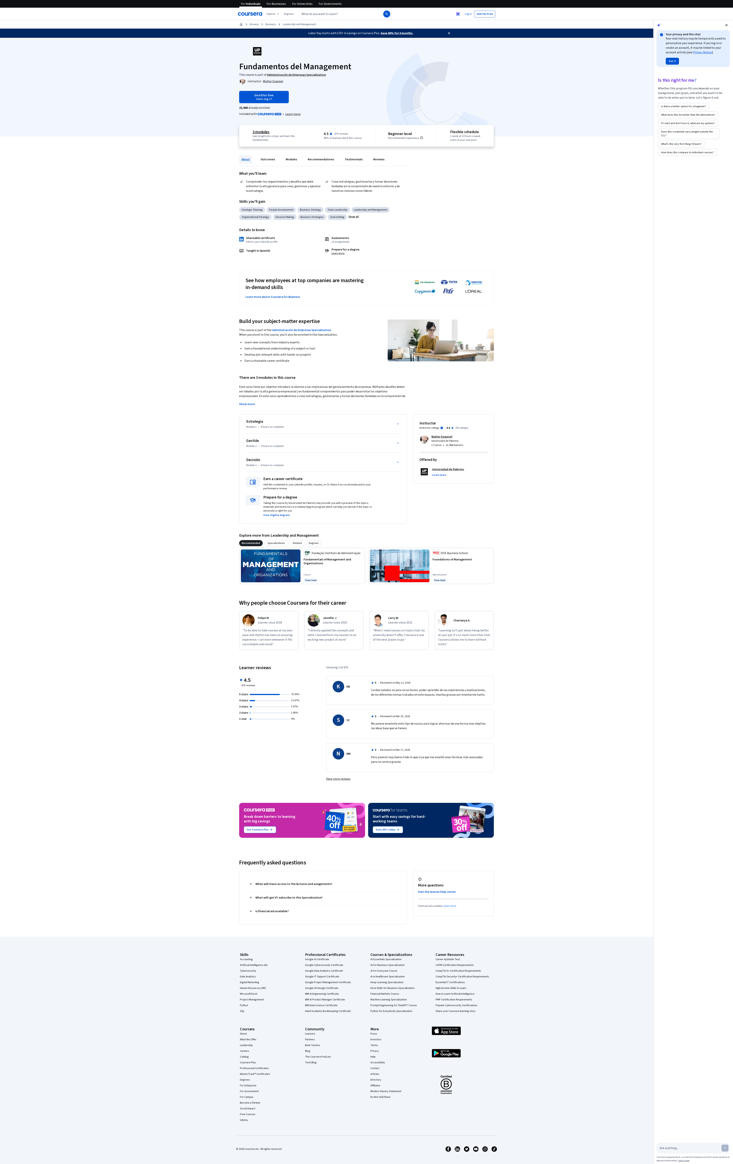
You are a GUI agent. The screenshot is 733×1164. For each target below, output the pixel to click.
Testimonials (354, 159)
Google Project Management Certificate (328, 982)
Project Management (252, 1000)
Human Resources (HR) (253, 988)
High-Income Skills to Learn (451, 988)
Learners (310, 1034)
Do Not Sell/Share (380, 1097)
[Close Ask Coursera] (458, 14)
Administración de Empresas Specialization (301, 330)
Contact (374, 1068)
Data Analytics (248, 977)
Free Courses (247, 1114)
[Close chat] (726, 25)
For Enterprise (248, 1085)
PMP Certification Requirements (454, 1000)
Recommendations (321, 159)
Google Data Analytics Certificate (324, 971)
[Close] (449, 33)
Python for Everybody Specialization (391, 1011)
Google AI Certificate (317, 959)
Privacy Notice (702, 52)
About (245, 159)
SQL (242, 1011)
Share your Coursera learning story (456, 1011)
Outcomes (268, 159)
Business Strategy (310, 210)
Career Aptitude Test (448, 959)
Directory (375, 1080)
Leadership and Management (299, 24)
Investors (375, 1039)
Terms (374, 1045)
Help (373, 1057)
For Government (249, 1091)
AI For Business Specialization (387, 965)
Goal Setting (337, 217)
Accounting (246, 959)
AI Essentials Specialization (385, 959)
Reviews (378, 159)
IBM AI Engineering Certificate (322, 994)
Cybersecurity (248, 971)
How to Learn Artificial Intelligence (455, 994)
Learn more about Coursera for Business (272, 297)
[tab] (251, 543)
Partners (310, 1039)
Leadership (246, 1045)
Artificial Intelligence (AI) (254, 965)
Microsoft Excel (248, 994)
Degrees (245, 1080)
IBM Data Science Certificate (321, 1005)
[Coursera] (250, 14)
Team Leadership (337, 210)
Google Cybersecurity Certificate (324, 965)
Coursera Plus (248, 1062)
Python (244, 1005)
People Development (281, 210)
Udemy (244, 1120)
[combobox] (337, 14)
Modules (291, 159)
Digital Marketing (249, 982)
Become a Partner (250, 1103)
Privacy (374, 1051)
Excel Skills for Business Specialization (392, 988)
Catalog (244, 1057)
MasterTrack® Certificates (255, 1074)
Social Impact (247, 1108)
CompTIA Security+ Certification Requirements (462, 977)
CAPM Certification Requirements (455, 965)
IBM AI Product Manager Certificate (325, 1000)
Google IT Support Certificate (322, 977)
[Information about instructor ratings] (441, 427)
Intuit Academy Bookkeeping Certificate (328, 1011)
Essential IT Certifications (450, 982)
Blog (307, 1051)
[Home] (241, 24)
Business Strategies (312, 217)
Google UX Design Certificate (321, 988)
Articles (374, 1074)
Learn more (292, 114)
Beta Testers (312, 1045)
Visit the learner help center (437, 892)
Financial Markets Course (384, 994)
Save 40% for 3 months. (397, 33)
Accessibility (377, 1062)
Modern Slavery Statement (385, 1091)
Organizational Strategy (255, 217)
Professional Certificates (254, 1068)
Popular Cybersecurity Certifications (456, 1005)
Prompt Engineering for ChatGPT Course (393, 1005)
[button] (288, 14)
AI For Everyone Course (383, 971)
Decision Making (285, 217)
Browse (254, 24)
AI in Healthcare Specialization (387, 977)
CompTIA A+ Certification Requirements (458, 971)
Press (373, 1034)
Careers (244, 1051)
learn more (450, 906)
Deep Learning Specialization (387, 982)
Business (271, 24)
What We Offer (248, 1039)
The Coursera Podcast (318, 1057)
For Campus (247, 1097)
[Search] (386, 14)
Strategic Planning (252, 210)
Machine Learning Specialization (388, 1000)
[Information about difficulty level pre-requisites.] (422, 138)
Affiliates (375, 1085)
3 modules (261, 132)
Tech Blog (311, 1062)
